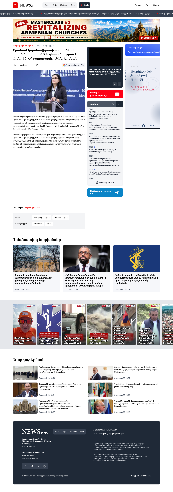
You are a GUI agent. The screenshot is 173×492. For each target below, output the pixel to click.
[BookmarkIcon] (37, 65)
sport (47, 5)
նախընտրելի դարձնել (75, 65)
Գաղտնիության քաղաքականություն (108, 434)
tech (73, 5)
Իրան (49, 224)
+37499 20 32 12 (28, 444)
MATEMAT (144, 476)
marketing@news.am (30, 458)
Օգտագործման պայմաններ (105, 430)
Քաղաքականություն (23, 46)
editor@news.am (28, 447)
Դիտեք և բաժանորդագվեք (99, 94)
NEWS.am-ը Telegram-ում (101, 192)
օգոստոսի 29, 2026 (106, 182)
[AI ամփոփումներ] (119, 104)
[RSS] (113, 104)
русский (36, 208)
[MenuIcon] (15, 5)
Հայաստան (38, 224)
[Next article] (119, 84)
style (55, 5)
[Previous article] (115, 84)
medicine (63, 5)
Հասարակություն (61, 217)
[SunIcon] (147, 5)
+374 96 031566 (28, 456)
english (28, 208)
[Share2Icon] (31, 65)
